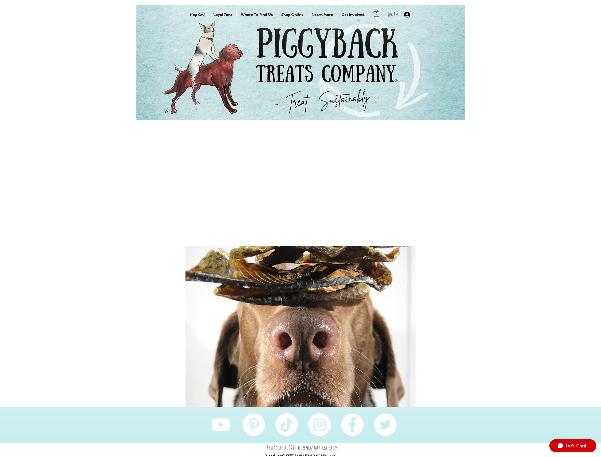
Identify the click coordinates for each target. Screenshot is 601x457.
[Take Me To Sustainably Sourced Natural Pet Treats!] (207, 77)
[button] (197, 15)
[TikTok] (286, 424)
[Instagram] (319, 424)
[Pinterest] (254, 424)
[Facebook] (352, 424)
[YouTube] (221, 424)
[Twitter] (385, 424)
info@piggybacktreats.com (316, 447)
